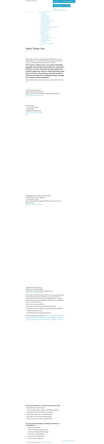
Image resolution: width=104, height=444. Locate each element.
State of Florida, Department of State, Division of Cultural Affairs (44, 316)
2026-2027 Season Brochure (45, 11)
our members (59, 319)
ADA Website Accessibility (47, 43)
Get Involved (42, 32)
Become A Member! (45, 17)
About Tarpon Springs (45, 18)
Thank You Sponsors (44, 31)
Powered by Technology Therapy (47, 442)
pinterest (61, 10)
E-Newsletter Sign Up (59, 5)
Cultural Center (44, 25)
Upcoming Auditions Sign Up (68, 1)
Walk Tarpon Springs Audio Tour (48, 21)
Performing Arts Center (45, 24)
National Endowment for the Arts (43, 319)
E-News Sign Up (44, 39)
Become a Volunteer (45, 35)
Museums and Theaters (44, 22)
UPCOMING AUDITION (45, 40)
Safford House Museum (45, 28)
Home (67, 5)
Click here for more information (34, 95)
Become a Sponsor (45, 36)
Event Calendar (43, 13)
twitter (57, 10)
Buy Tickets (57, 1)
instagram (65, 10)
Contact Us (43, 42)
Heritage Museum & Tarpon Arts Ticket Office (50, 26)
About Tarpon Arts (43, 14)
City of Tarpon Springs (52, 315)
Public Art (42, 44)
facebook (54, 10)
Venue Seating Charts (45, 15)
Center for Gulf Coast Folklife (46, 20)
